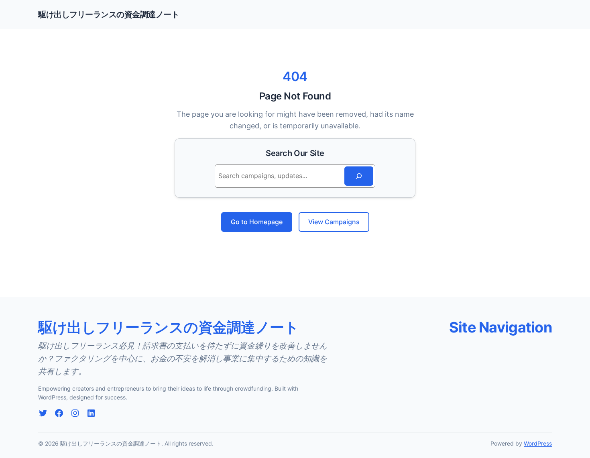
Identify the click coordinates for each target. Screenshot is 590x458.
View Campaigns (334, 222)
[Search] (358, 176)
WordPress (538, 443)
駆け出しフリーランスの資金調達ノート (108, 14)
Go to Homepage (257, 222)
